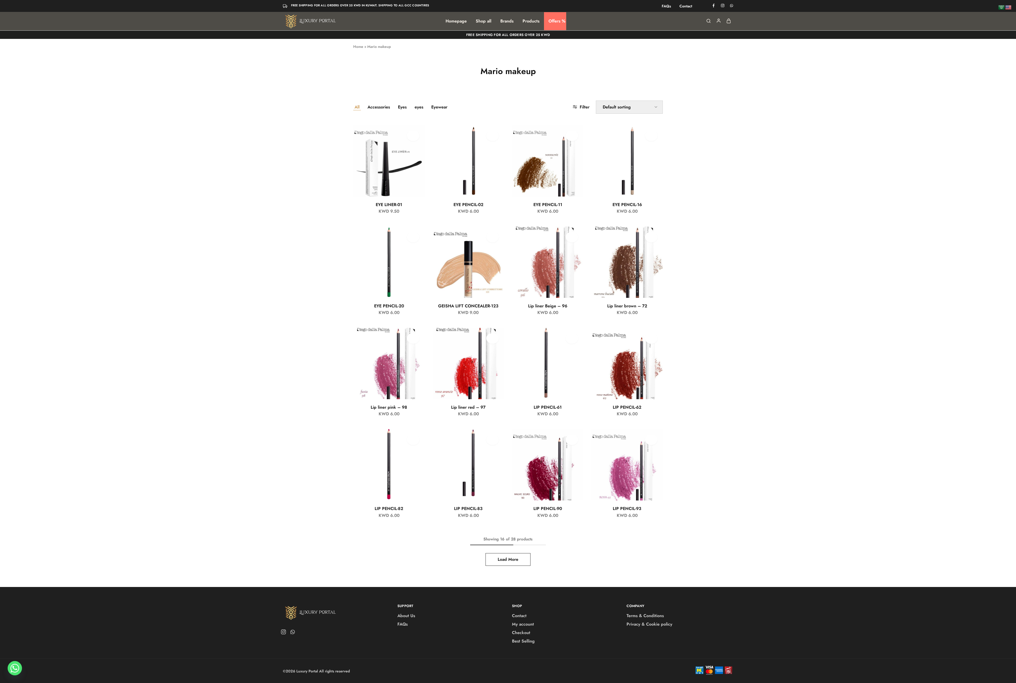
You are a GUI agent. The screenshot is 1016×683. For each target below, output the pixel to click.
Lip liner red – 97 (468, 407)
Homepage (456, 21)
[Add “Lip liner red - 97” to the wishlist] (492, 338)
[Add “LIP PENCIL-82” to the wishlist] (413, 439)
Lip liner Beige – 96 (547, 306)
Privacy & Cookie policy (649, 624)
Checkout (521, 633)
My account (523, 624)
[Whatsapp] (292, 633)
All (357, 107)
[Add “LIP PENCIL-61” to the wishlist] (572, 338)
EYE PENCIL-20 (389, 306)
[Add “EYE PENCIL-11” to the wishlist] (572, 135)
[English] (1008, 7)
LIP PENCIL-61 (548, 407)
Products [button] (531, 21)
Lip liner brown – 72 (627, 306)
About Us (406, 616)
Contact (685, 6)
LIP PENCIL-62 (627, 407)
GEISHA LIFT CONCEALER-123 (468, 306)
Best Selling (523, 641)
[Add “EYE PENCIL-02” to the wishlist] (492, 135)
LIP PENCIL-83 (468, 509)
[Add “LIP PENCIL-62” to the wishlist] (651, 338)
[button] (415, 149)
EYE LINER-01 (389, 205)
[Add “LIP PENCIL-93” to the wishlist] (651, 439)
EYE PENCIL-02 (468, 205)
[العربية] (1001, 7)
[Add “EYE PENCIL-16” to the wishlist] (651, 135)
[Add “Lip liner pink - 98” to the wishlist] (413, 338)
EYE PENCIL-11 (547, 205)
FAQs (666, 6)
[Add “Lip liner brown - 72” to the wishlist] (651, 237)
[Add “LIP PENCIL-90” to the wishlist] (572, 439)
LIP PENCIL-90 (547, 509)
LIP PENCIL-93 (627, 509)
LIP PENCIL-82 (389, 509)
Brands (507, 21)
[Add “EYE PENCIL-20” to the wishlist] (413, 237)
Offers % (556, 21)
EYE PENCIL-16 (627, 205)
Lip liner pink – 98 (389, 407)
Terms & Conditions (645, 616)
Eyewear (439, 107)
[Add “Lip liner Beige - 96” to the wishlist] (572, 237)
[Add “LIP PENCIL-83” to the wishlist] (492, 439)
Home (358, 46)
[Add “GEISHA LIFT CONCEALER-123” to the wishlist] (492, 237)
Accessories (379, 107)
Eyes (402, 107)
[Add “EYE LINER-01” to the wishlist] (413, 135)
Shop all (483, 21)
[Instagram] (284, 633)
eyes (419, 107)
